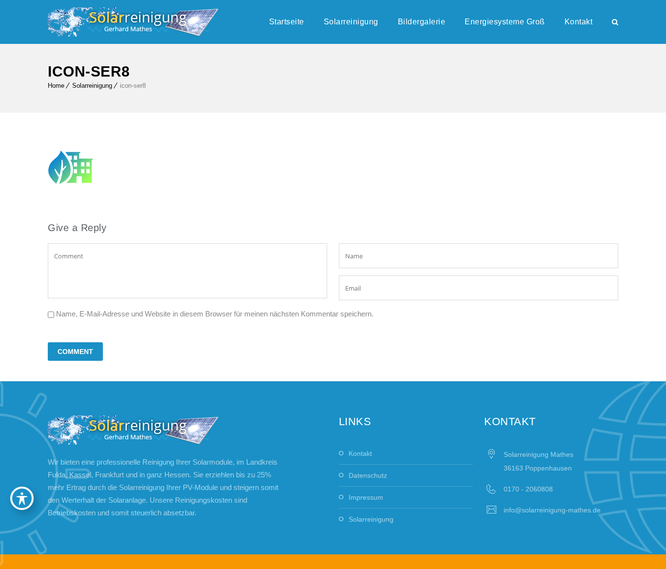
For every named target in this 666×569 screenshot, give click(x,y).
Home (56, 85)
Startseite (286, 22)
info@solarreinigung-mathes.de (552, 510)
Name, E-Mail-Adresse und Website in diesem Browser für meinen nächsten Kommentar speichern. (214, 314)
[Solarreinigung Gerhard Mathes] (133, 22)
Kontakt (579, 22)
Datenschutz (368, 475)
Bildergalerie (422, 22)
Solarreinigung (351, 22)
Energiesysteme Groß (505, 22)
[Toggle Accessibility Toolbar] (22, 498)
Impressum (366, 497)
